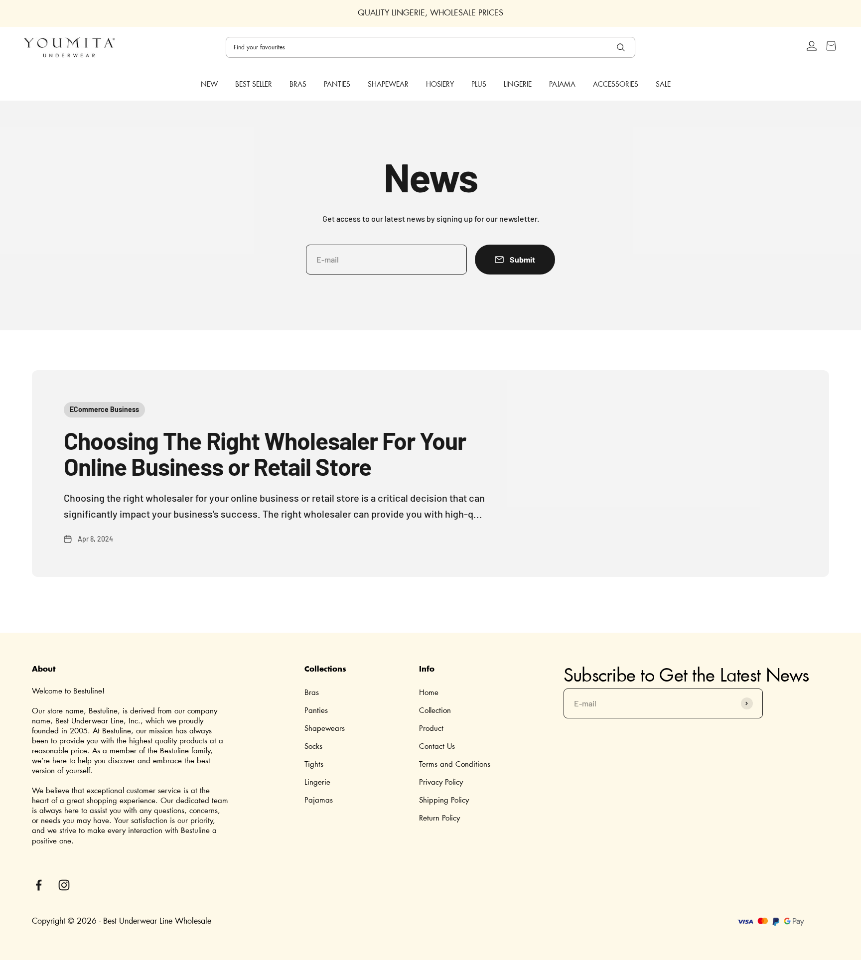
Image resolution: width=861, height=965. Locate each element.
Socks (313, 746)
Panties (316, 710)
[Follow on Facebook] (38, 885)
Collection (435, 710)
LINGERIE (518, 84)
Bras (311, 693)
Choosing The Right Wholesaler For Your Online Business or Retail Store (265, 453)
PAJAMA (562, 84)
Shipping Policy (444, 800)
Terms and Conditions (454, 764)
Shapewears (324, 728)
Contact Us (437, 746)
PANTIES (337, 84)
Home (428, 693)
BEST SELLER (253, 85)
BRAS (297, 84)
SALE (663, 84)
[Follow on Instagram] (64, 885)
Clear (595, 47)
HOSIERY (440, 84)
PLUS (478, 84)
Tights (313, 764)
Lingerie (317, 782)
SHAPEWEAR (388, 84)
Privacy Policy (441, 782)
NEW (209, 85)
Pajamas (318, 800)
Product (431, 728)
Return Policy (439, 818)
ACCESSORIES (615, 84)
